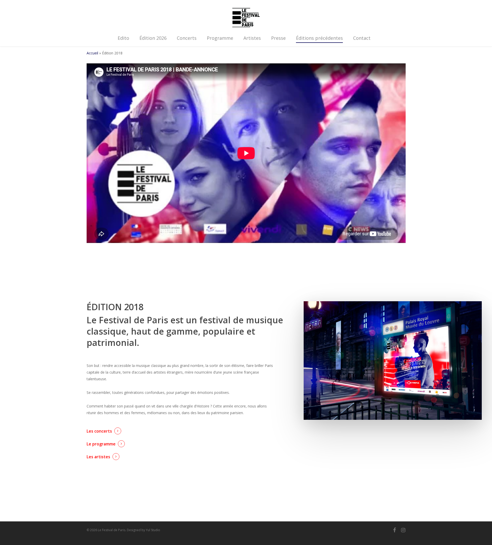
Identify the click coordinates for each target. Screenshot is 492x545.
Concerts (187, 38)
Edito (123, 38)
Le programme (101, 444)
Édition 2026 (153, 38)
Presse (278, 38)
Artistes (252, 38)
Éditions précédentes (319, 38)
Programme (220, 38)
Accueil (92, 53)
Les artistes (98, 457)
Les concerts (99, 431)
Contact (362, 38)
